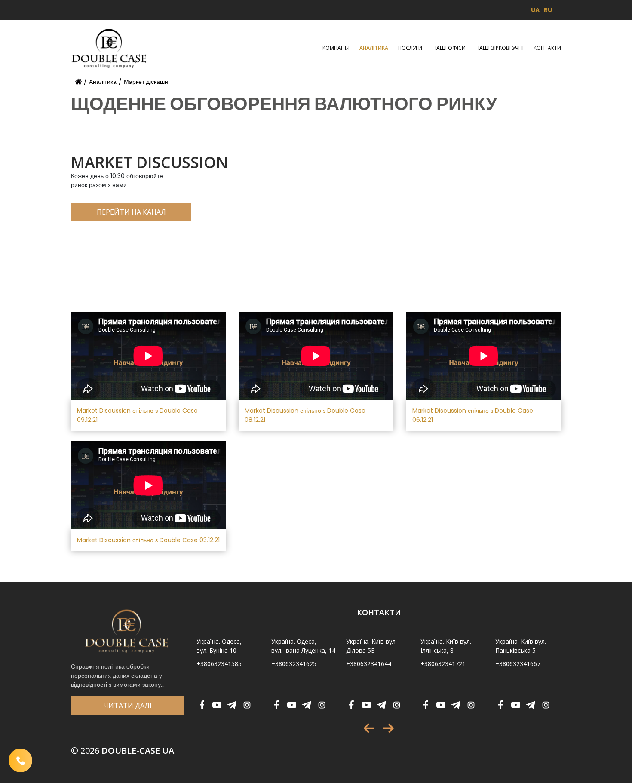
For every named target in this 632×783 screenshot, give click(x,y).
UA (535, 10)
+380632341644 (368, 664)
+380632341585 (219, 664)
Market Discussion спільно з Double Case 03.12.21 (148, 540)
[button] (369, 728)
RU (548, 10)
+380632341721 (443, 664)
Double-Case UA (122, 750)
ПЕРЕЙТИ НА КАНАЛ (131, 212)
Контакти (547, 48)
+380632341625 (293, 664)
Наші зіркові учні (500, 48)
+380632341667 (517, 664)
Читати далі (127, 705)
